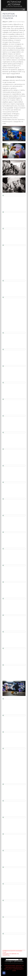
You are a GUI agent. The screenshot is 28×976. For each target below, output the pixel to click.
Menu (5, 9)
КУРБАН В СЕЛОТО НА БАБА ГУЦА (12, 951)
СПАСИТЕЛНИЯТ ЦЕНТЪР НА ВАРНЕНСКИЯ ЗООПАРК (14, 966)
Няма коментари (18, 21)
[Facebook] (4, 973)
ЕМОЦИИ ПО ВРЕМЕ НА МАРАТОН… (11, 954)
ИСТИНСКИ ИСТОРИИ (14, 3)
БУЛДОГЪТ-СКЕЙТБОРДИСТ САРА (14, 969)
